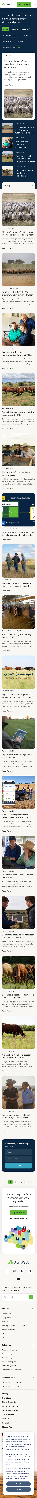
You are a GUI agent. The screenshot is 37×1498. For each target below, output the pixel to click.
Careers (5, 1418)
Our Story (6, 1398)
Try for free (23, 4)
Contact (6, 1423)
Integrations (6, 1318)
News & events (9, 1402)
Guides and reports (20, 29)
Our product (6, 1314)
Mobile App (7, 1427)
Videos (20, 41)
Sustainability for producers (11, 1386)
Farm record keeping (9, 1350)
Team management (9, 1366)
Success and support (9, 1329)
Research (7, 41)
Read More (8, 85)
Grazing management (9, 1362)
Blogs (5, 29)
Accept (18, 1484)
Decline (18, 1489)
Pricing (5, 1393)
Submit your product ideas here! (13, 1325)
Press (26, 35)
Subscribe (18, 1166)
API (3, 1333)
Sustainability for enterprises (12, 1382)
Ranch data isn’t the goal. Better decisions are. (24, 173)
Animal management (9, 1358)
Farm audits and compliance (12, 1370)
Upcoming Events (10, 35)
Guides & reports (10, 1406)
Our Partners (8, 1414)
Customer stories (10, 47)
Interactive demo (17, 1219)
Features (5, 1321)
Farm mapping (7, 1354)
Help (3, 1337)
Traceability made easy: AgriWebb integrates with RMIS (25, 159)
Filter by (7, 185)
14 (26, 1182)
